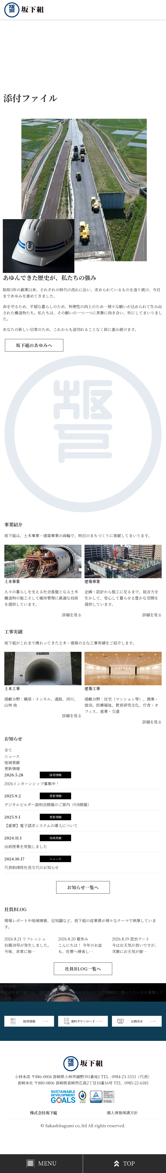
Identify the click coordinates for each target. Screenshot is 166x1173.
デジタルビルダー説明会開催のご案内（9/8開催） (47, 804)
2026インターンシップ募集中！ (31, 783)
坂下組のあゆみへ (34, 345)
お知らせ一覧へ (83, 887)
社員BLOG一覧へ (83, 969)
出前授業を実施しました (25, 846)
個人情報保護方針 (122, 1112)
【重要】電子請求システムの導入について (41, 825)
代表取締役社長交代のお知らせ (31, 867)
